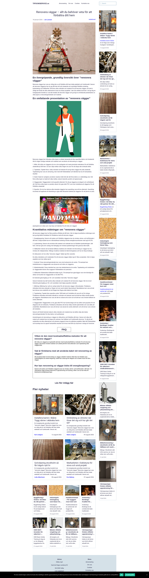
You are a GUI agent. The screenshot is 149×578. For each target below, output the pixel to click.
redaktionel (92, 19)
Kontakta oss (85, 3)
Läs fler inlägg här (64, 383)
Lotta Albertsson (39, 477)
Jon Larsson (48, 19)
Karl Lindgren (38, 435)
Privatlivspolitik (130, 574)
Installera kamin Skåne (107, 40)
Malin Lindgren (71, 435)
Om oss (70, 3)
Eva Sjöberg (70, 477)
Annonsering (63, 3)
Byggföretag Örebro (106, 207)
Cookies (77, 3)
